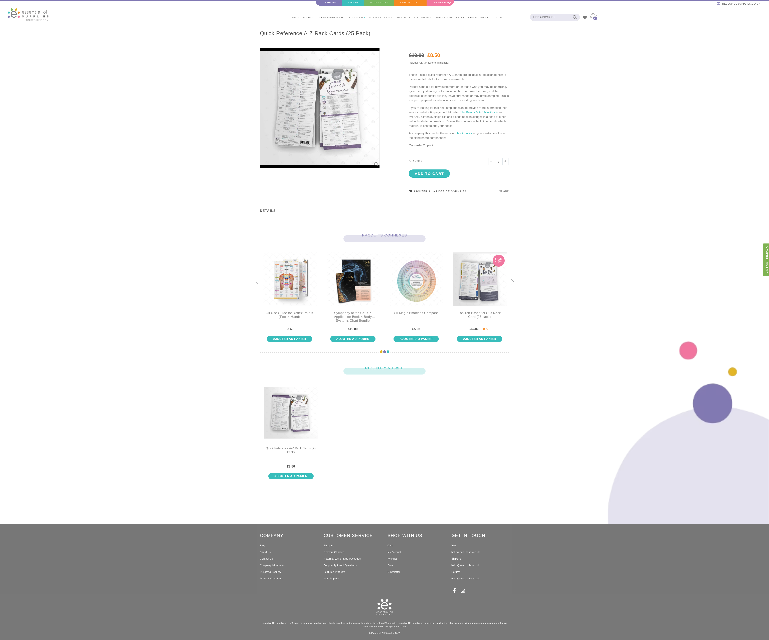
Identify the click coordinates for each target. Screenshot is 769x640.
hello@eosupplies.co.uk (741, 3)
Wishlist (392, 558)
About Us (265, 552)
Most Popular (331, 578)
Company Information (272, 565)
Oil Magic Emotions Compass (416, 313)
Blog (262, 545)
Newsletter (394, 572)
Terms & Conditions (271, 578)
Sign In (353, 2)
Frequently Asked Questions (340, 565)
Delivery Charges (334, 552)
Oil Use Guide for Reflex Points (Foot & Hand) (289, 314)
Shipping (329, 545)
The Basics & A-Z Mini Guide (479, 112)
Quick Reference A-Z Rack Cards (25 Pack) (315, 33)
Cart (390, 545)
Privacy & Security (270, 572)
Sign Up (330, 2)
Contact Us (409, 2)
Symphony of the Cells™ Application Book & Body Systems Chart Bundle (353, 316)
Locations (440, 2)
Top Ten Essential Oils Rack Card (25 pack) (479, 314)
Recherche (574, 17)
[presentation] (257, 282)
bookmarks (464, 133)
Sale (390, 565)
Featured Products (334, 572)
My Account (379, 2)
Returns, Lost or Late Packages (342, 558)
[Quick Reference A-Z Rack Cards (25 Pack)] (291, 416)
